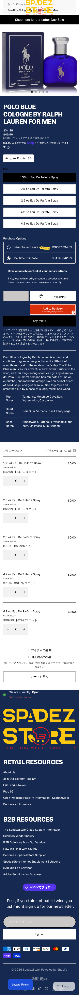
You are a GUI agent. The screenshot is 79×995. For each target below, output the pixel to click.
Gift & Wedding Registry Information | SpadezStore (36, 798)
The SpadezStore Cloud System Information (32, 829)
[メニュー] (4, 7)
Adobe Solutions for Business (22, 874)
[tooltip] (73, 312)
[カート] (74, 7)
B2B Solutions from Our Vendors (24, 842)
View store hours (20, 697)
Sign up (39, 934)
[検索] (13, 7)
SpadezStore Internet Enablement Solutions (31, 861)
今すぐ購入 (39, 321)
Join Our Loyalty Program (19, 779)
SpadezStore (31, 969)
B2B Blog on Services (17, 868)
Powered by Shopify (54, 969)
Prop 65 (8, 791)
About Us (9, 772)
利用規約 (39, 978)
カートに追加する (55, 297)
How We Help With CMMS (20, 849)
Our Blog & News (14, 785)
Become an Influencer (17, 804)
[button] (53, 309)
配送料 (39, 662)
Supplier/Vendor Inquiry (18, 836)
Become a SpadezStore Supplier (24, 855)
